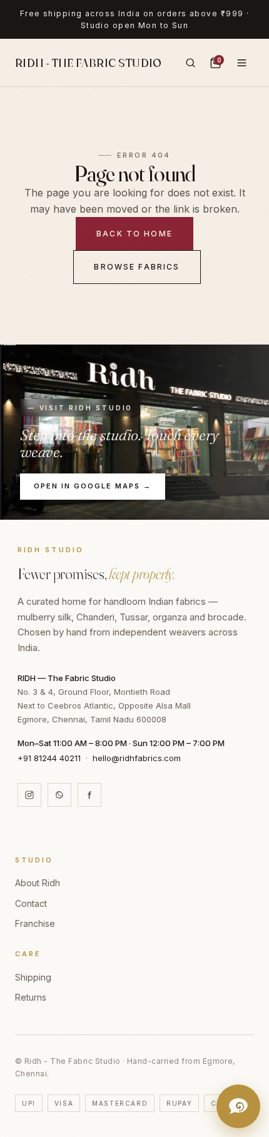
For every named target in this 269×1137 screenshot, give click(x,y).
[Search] (190, 62)
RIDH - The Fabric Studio (88, 63)
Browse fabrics (137, 266)
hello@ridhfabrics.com (137, 758)
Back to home (134, 233)
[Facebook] (89, 795)
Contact (31, 903)
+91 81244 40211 (49, 758)
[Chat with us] (238, 1106)
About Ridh (37, 882)
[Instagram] (29, 795)
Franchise (35, 923)
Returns (30, 997)
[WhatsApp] (59, 795)
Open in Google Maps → (92, 486)
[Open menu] (241, 62)
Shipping (33, 977)
